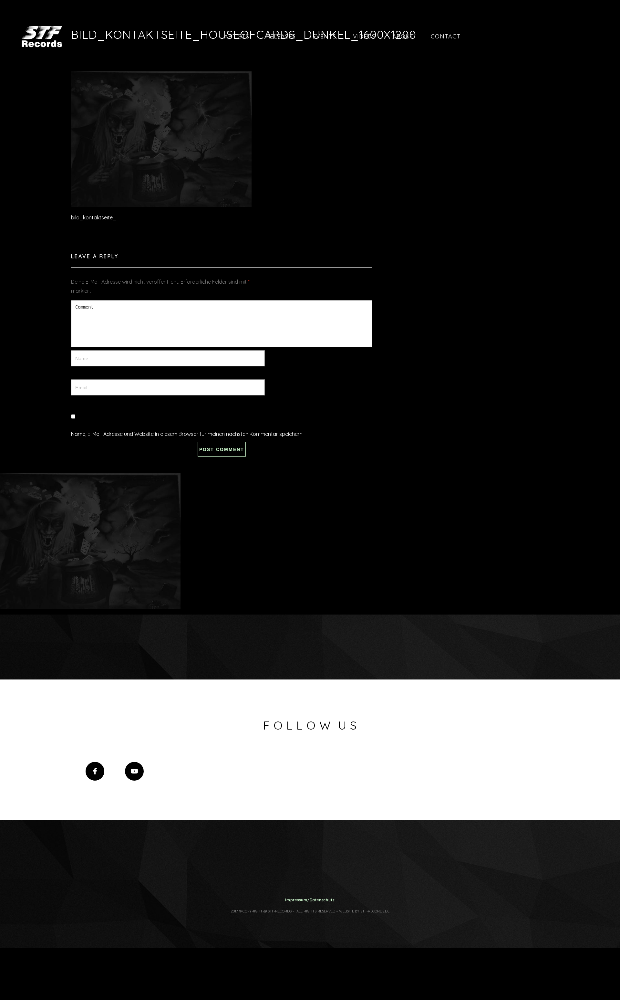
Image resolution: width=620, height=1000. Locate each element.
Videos (364, 36)
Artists (236, 36)
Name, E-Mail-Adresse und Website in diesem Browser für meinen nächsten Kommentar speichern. (187, 434)
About (403, 36)
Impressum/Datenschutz (310, 899)
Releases (281, 36)
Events (324, 36)
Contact (445, 36)
